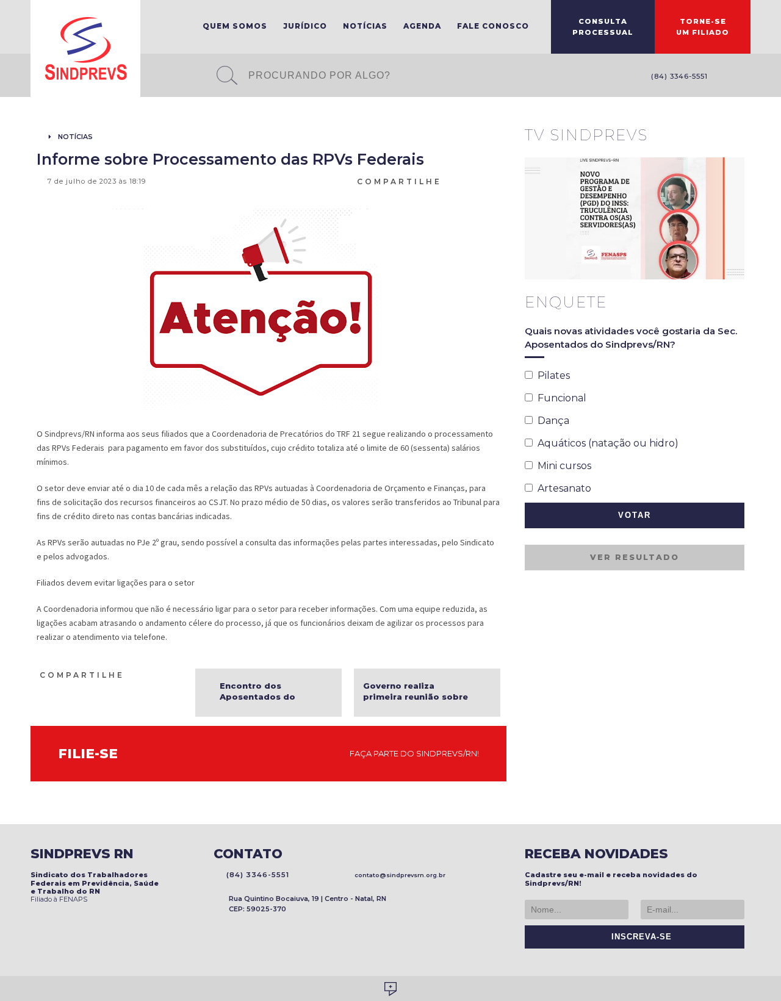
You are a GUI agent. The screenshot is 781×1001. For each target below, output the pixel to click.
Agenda (422, 25)
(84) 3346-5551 (677, 76)
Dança (551, 420)
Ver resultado (634, 557)
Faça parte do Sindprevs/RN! (411, 753)
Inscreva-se (638, 937)
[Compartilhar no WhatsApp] (450, 180)
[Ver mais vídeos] (737, 136)
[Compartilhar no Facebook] (465, 180)
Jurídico (305, 25)
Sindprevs (85, 48)
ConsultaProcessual (602, 27)
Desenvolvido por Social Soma (390, 989)
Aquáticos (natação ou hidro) (605, 443)
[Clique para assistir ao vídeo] (634, 218)
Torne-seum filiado (702, 27)
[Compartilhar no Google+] (494, 180)
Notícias (365, 25)
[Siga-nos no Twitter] (744, 77)
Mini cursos (562, 466)
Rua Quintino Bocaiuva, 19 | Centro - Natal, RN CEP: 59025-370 (307, 903)
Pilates (551, 375)
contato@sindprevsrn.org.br (398, 875)
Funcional (559, 398)
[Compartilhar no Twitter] (480, 180)
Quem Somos (235, 25)
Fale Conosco (493, 25)
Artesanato (562, 488)
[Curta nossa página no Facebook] (726, 77)
